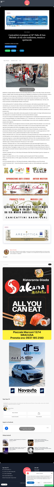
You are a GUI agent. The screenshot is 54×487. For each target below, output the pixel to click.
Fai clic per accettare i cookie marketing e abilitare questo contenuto (27, 90)
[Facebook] (3, 257)
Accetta (30, 482)
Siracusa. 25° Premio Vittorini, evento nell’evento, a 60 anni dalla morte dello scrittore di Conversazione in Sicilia (42, 448)
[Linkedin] (5, 257)
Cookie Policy (36, 470)
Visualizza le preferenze (48, 482)
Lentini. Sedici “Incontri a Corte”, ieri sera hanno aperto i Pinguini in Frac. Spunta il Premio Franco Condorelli (17, 448)
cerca (50, 264)
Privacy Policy (36, 469)
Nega (39, 482)
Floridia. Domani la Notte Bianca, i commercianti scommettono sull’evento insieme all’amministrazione (41, 440)
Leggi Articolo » (11, 441)
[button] (51, 473)
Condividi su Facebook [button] (11, 46)
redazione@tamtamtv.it (9, 475)
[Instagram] (6, 257)
